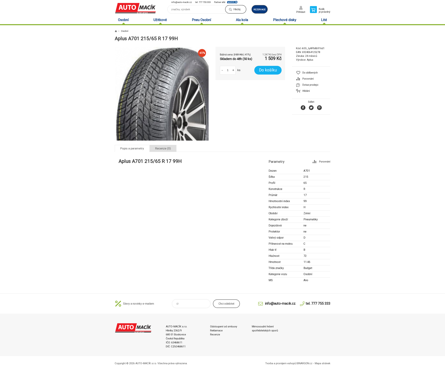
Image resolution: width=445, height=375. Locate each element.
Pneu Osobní (201, 20)
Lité (324, 20)
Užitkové (160, 20)
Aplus (310, 59)
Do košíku (268, 70)
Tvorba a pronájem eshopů (280, 363)
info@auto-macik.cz (181, 2)
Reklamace (216, 330)
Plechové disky (284, 20)
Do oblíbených (310, 72)
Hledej (236, 9)
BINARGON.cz (304, 363)
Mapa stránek (322, 363)
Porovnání (308, 78)
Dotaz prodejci (310, 84)
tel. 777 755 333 (203, 2)
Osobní (123, 20)
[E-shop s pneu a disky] (116, 31)
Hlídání (306, 90)
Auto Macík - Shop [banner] (135, 8)
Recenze (215, 334)
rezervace (260, 9)
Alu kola (242, 20)
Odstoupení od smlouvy (223, 326)
